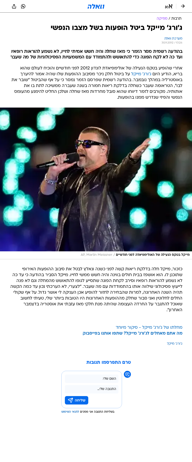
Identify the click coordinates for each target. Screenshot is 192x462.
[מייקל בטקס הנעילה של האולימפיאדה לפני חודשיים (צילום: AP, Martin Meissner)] (96, 183)
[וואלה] (96, 6)
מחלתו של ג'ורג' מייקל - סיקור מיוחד (149, 327)
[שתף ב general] (14, 6)
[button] (168, 6)
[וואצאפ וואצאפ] (23, 6)
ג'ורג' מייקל (141, 74)
